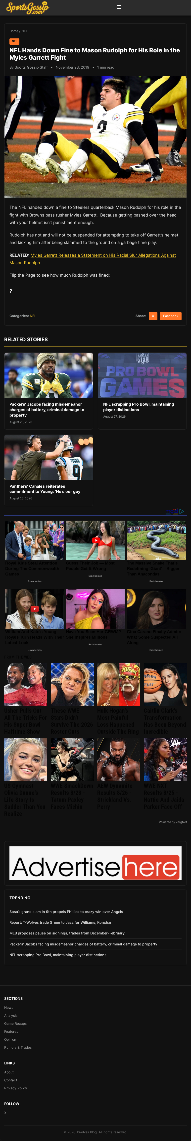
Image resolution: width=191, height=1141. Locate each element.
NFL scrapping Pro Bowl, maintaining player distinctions (138, 407)
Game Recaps (15, 1024)
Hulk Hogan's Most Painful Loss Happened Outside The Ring (118, 721)
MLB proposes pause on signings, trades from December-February (67, 933)
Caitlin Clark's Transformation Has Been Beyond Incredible (165, 721)
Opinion (10, 1039)
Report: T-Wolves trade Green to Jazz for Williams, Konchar (60, 922)
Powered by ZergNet (173, 822)
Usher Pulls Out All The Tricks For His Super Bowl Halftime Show (25, 721)
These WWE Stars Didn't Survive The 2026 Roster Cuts (72, 721)
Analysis (10, 1016)
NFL (24, 31)
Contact (10, 1080)
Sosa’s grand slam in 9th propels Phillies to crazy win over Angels (66, 912)
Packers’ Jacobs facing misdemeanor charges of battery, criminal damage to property (46, 409)
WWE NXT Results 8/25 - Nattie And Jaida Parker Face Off (164, 796)
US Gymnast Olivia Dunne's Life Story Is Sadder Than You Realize (25, 799)
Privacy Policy (15, 1088)
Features (11, 1031)
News (8, 1008)
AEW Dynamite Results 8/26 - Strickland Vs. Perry (115, 796)
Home (13, 31)
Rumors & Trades (18, 1047)
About (9, 1072)
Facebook (170, 316)
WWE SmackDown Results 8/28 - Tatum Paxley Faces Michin (72, 796)
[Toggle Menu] (119, 7)
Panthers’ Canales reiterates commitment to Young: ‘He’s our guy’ (45, 489)
